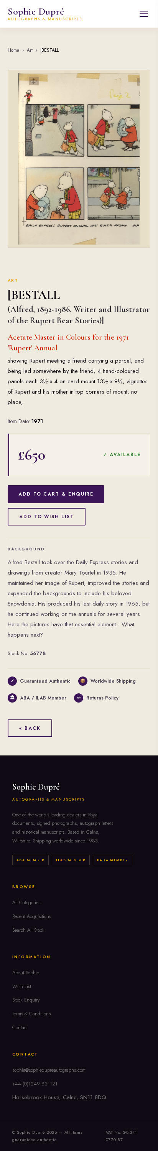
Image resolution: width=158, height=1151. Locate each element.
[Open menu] (143, 13)
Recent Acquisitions (31, 916)
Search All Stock (28, 930)
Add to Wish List (46, 516)
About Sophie (25, 972)
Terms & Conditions (31, 1013)
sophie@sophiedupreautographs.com (49, 1070)
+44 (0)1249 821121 (35, 1083)
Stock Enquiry (26, 999)
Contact (20, 1027)
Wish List (21, 986)
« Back (30, 728)
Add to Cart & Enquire (56, 494)
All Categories (26, 902)
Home (13, 50)
